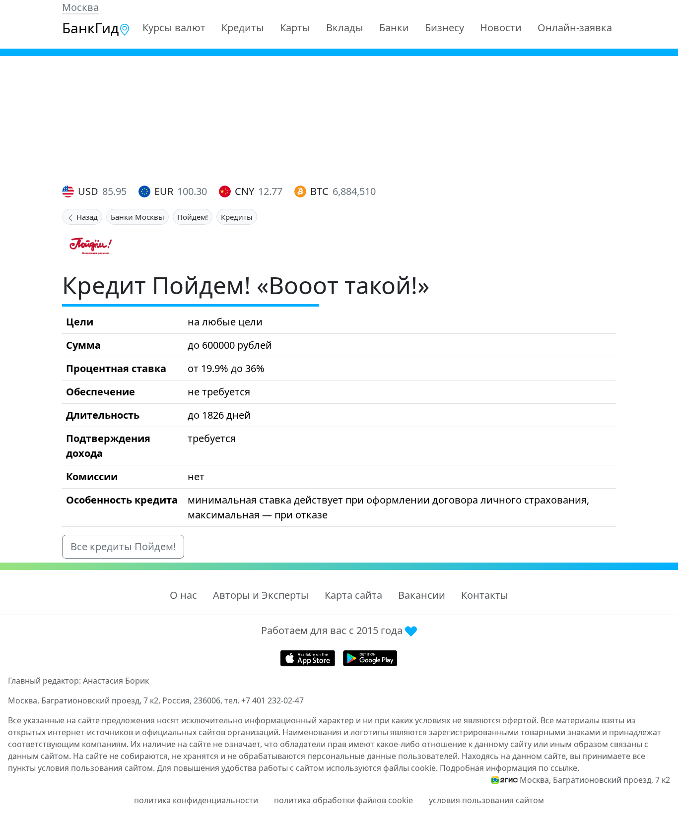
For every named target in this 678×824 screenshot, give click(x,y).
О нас (183, 595)
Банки (394, 27)
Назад (86, 217)
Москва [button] (80, 7)
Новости (501, 27)
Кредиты (242, 27)
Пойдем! (192, 217)
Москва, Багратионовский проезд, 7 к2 (595, 779)
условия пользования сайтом (486, 800)
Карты (295, 27)
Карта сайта (353, 595)
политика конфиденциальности (196, 800)
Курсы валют (173, 27)
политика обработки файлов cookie (343, 800)
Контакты (484, 595)
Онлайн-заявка (575, 27)
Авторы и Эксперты (261, 595)
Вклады (344, 27)
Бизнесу (444, 27)
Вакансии (421, 595)
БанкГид (90, 27)
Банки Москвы (137, 217)
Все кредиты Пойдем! (123, 546)
